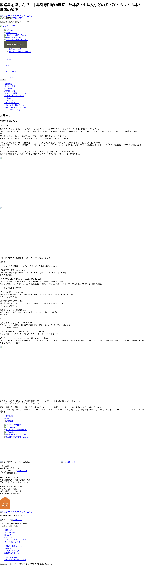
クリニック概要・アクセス (15, 93)
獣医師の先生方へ (16, 49)
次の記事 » (10, 421)
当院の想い (9, 84)
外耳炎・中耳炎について (14, 96)
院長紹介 (8, 89)
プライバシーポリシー (13, 110)
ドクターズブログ (11, 100)
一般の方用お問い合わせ (14, 105)
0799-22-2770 (22, 471)
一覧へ (7, 418)
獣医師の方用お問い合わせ (20, 52)
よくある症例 (9, 86)
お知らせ (8, 98)
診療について (9, 91)
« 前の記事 (8, 416)
